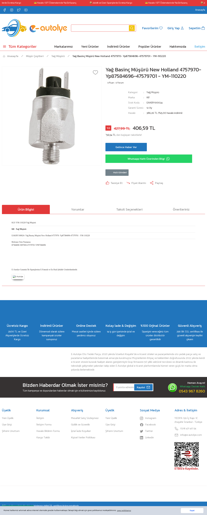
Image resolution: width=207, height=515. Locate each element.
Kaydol (141, 387)
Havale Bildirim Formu (48, 431)
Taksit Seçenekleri (129, 209)
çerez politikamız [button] (124, 510)
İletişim (40, 418)
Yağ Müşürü (153, 92)
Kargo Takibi (43, 438)
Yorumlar (77, 209)
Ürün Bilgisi (26, 209)
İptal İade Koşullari (81, 431)
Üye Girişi (7, 425)
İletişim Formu (44, 425)
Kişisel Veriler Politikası (83, 438)
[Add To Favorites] (95, 72)
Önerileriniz (181, 209)
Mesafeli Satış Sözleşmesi (84, 418)
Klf (148, 98)
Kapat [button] (192, 510)
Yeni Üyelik (7, 418)
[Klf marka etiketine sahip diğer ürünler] (114, 104)
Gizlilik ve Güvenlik (80, 425)
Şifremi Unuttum (11, 431)
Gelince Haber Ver (126, 147)
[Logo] (34, 28)
